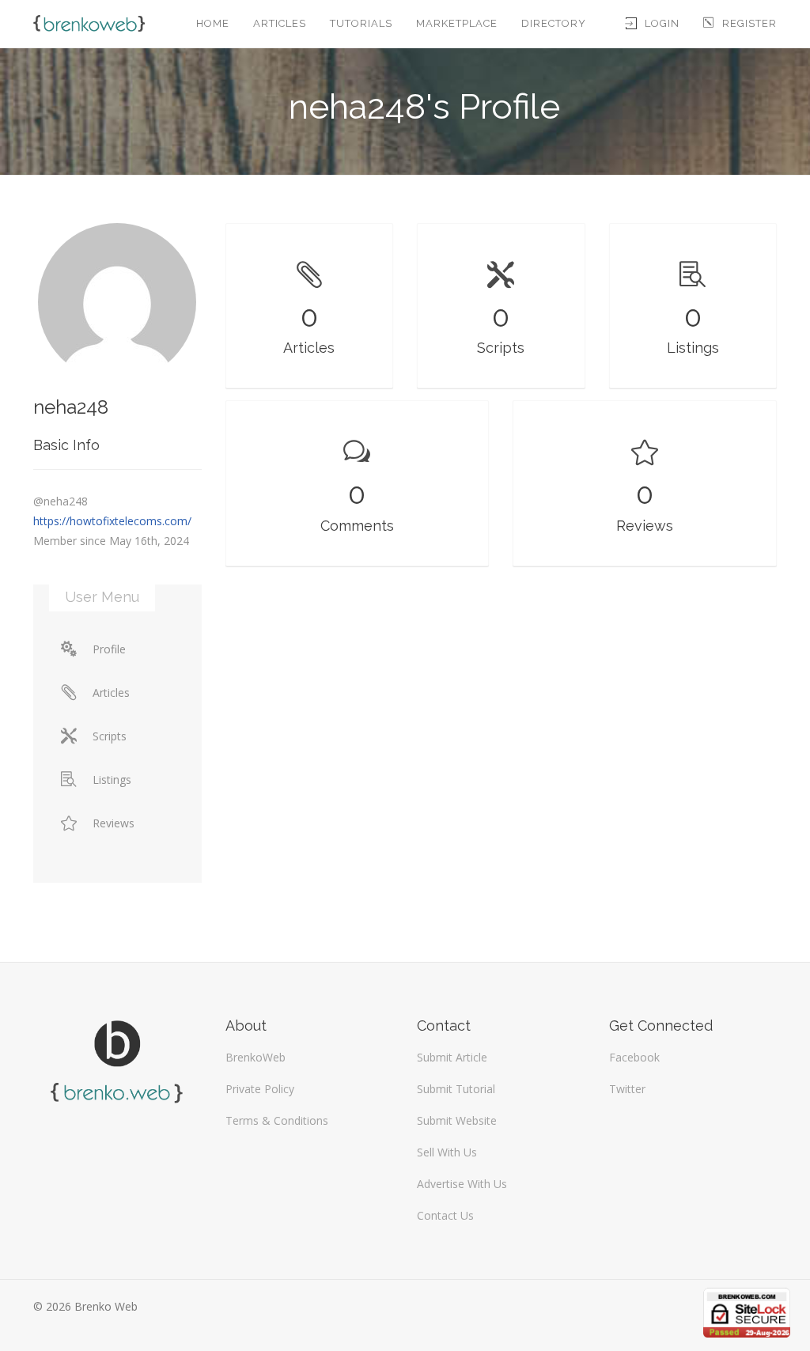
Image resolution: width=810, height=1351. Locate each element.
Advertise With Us (462, 1183)
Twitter (627, 1088)
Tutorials (361, 23)
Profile (109, 649)
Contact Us (445, 1215)
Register (749, 23)
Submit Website (457, 1120)
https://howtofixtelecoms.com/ (112, 520)
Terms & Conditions (276, 1120)
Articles (279, 23)
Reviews (113, 823)
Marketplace (457, 23)
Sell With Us (447, 1152)
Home (212, 23)
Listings (112, 779)
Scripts (110, 736)
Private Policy (259, 1088)
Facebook (634, 1057)
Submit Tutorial (456, 1088)
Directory (553, 23)
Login (662, 23)
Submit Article (452, 1057)
